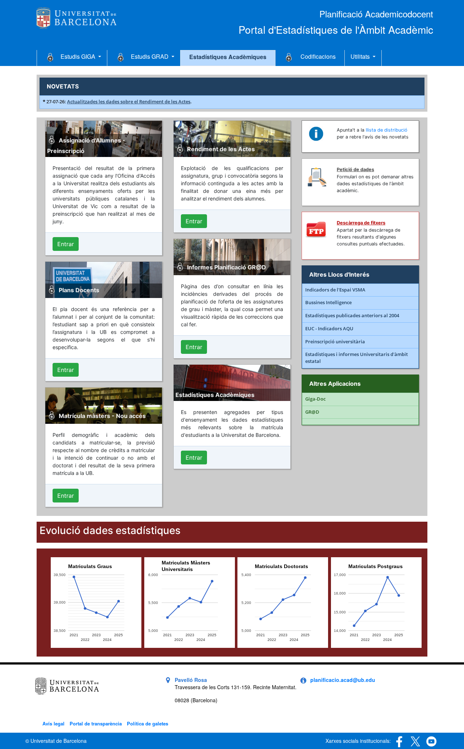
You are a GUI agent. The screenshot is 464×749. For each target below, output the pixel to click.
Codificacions (318, 56)
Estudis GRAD (150, 56)
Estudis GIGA (79, 56)
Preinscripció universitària (335, 342)
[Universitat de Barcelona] (76, 17)
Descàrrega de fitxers (361, 222)
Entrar (65, 244)
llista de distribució (386, 130)
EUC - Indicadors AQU (329, 329)
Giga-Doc (315, 399)
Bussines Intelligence (328, 302)
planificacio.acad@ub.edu (342, 679)
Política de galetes (147, 723)
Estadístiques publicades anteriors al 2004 (352, 316)
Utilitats (361, 56)
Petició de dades (355, 169)
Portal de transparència (96, 723)
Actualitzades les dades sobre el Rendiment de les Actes (128, 102)
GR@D (312, 412)
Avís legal (53, 723)
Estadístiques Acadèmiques (227, 57)
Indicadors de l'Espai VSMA (335, 290)
